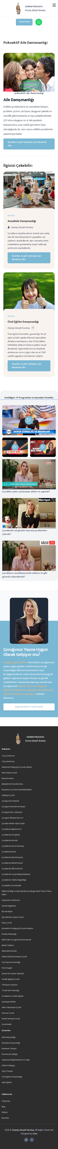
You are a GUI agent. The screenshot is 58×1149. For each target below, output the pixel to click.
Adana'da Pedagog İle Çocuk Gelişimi (17, 767)
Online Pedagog (8, 1065)
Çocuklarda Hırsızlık (9, 840)
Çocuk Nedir (7, 1024)
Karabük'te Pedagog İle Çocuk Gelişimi (17, 928)
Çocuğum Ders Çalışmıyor (12, 812)
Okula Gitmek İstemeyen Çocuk (14, 956)
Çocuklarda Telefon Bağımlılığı (14, 879)
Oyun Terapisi (7, 1071)
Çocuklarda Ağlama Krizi (12, 829)
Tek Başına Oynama (9, 984)
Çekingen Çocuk (8, 795)
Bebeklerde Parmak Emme (12, 784)
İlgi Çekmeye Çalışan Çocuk (13, 917)
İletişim (5, 1112)
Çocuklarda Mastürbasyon (12, 857)
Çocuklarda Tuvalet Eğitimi (13, 996)
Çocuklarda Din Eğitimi (11, 834)
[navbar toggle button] (54, 5)
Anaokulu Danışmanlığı (22, 221)
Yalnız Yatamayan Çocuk (11, 1007)
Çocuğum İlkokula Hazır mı (12, 817)
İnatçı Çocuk (7, 922)
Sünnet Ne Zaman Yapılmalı (13, 973)
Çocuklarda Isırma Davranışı (13, 846)
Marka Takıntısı (8, 945)
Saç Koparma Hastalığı (11, 962)
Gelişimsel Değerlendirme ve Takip (16, 1059)
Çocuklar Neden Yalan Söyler (13, 823)
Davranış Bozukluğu (10, 1054)
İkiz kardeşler (7, 911)
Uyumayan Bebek (8, 1001)
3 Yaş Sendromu (8, 761)
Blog (3, 1106)
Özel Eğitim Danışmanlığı (23, 321)
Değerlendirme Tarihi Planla (29, 707)
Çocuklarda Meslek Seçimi (12, 863)
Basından (5, 1118)
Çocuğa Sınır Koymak (10, 801)
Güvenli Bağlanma (9, 905)
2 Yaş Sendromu (8, 755)
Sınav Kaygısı (7, 967)
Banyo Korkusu (8, 778)
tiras (35, 1134)
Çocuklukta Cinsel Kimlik (11, 885)
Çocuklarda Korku (9, 851)
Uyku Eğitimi (7, 1082)
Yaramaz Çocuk (8, 1013)
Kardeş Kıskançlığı (9, 934)
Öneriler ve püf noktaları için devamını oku (27, 144)
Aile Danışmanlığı (8, 1037)
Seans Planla (24, 21)
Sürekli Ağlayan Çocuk (10, 979)
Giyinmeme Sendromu (11, 900)
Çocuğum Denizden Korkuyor (13, 806)
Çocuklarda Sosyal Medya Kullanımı (16, 874)
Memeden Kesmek (9, 951)
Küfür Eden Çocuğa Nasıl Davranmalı (16, 939)
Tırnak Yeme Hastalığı (10, 990)
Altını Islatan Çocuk (9, 772)
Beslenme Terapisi (9, 1048)
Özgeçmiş (6, 1101)
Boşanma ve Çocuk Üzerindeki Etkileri (17, 789)
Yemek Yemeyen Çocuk (11, 1018)
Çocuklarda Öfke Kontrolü (12, 868)
